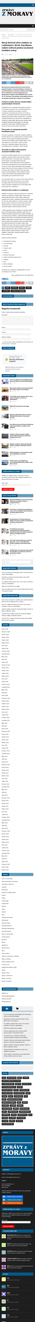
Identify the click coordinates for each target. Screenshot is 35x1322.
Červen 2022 (5, 767)
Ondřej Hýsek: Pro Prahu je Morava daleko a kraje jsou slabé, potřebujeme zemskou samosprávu (21, 520)
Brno (7, 288)
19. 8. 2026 (13, 419)
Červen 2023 (5, 734)
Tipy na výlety (5, 953)
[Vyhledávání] (17, 30)
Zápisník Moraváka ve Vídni (9, 967)
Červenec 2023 (6, 731)
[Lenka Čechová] (4, 1261)
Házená (4, 906)
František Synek (7, 1090)
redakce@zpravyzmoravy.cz (13, 1174)
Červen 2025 (5, 668)
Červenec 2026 (6, 632)
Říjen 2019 (4, 856)
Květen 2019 (5, 870)
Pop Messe (6, 291)
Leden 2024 (5, 715)
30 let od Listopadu (7, 879)
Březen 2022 (5, 776)
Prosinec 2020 (6, 817)
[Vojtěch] (4, 1253)
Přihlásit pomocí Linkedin (14, 1200)
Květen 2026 (5, 637)
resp (8, 1293)
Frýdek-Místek (24, 1090)
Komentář (4, 315)
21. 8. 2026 (13, 391)
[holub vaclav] (4, 1237)
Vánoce (14, 1115)
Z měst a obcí (5, 964)
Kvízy (3, 915)
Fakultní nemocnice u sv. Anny (11, 1081)
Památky (20, 1105)
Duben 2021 (5, 806)
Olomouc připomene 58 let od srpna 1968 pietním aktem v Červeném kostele (20, 416)
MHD (19, 1102)
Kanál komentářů (6, 999)
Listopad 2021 (5, 787)
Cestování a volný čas (8, 884)
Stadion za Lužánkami (18, 291)
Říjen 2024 (5, 690)
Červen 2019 (5, 867)
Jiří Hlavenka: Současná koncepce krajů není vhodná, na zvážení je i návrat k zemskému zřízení (21, 551)
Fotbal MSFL (5, 903)
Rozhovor (4, 939)
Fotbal (3, 898)
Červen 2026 (5, 634)
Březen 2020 (5, 842)
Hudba (28, 288)
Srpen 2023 (5, 729)
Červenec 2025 (6, 665)
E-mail (4, 332)
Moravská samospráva (8, 928)
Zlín (30, 1115)
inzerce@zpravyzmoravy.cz (13, 1177)
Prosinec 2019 (5, 850)
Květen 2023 (5, 737)
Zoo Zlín (5, 1121)
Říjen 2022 (4, 756)
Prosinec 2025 (6, 651)
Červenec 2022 (6, 765)
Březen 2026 (5, 643)
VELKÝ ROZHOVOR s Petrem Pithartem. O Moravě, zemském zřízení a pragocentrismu (21, 501)
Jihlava (5, 1096)
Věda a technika (6, 959)
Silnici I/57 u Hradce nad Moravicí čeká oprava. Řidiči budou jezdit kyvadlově (20, 1267)
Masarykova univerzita (14, 1099)
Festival (14, 288)
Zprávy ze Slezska (6, 981)
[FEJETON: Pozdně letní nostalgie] (5, 407)
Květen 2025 (5, 670)
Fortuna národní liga (9, 1087)
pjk (11, 54)
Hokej (3, 909)
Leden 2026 (5, 648)
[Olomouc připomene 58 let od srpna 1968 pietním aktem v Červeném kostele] (5, 416)
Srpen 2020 (5, 828)
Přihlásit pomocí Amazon (14, 1203)
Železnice (19, 1121)
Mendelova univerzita (9, 1102)
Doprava (4, 887)
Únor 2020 (4, 845)
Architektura (12, 1078)
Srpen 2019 (5, 861)
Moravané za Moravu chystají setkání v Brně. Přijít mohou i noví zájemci (21, 388)
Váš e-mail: (5, 483)
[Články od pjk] (4, 1280)
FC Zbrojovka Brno (8, 1084)
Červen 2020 (5, 834)
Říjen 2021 (4, 789)
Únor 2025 (4, 679)
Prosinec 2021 (5, 784)
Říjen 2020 (5, 823)
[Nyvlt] (4, 1246)
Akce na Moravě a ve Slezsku (10, 881)
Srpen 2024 (5, 695)
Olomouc (5, 1105)
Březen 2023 (5, 742)
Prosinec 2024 (6, 684)
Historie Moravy (19, 1093)
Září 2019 (4, 859)
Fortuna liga (27, 1084)
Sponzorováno (5, 948)
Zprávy (3, 970)
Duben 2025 (5, 673)
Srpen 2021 (5, 795)
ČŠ (7, 1300)
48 (18, 504)
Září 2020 (4, 825)
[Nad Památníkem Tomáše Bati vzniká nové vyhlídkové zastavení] (5, 454)
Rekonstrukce (24, 1108)
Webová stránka (6, 337)
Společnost (5, 945)
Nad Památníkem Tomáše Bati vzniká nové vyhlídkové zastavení (21, 453)
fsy (8, 1308)
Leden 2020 (5, 848)
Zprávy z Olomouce (7, 975)
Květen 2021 (5, 803)
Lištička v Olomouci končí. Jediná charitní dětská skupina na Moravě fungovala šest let (20, 435)
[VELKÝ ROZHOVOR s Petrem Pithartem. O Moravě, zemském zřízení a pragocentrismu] (5, 501)
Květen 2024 (5, 704)
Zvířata (12, 1121)
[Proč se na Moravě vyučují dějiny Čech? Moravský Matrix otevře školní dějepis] (5, 381)
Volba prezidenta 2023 (8, 962)
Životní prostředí (8, 1124)
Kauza (10, 1096)
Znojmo (5, 1118)
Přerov (16, 1108)
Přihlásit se (5, 993)
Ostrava (12, 1105)
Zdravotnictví (22, 1115)
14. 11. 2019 (13, 524)
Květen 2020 (5, 837)
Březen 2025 (5, 676)
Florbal (3, 895)
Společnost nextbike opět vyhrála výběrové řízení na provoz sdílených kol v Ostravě (17, 601)
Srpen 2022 (5, 762)
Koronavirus (18, 1096)
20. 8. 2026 (13, 401)
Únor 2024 (4, 712)
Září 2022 (4, 759)
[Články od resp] (4, 1295)
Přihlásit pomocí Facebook (14, 1197)
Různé (3, 942)
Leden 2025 (5, 681)
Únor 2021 (4, 812)
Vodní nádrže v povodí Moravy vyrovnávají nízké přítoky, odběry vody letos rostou (21, 462)
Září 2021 (4, 792)
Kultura (4, 912)
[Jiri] (4, 1268)
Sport (3, 951)
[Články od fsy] (4, 1310)
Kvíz (26, 1096)
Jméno (4, 327)
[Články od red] (4, 1288)
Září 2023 (4, 726)
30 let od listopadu (9, 495)
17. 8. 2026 (13, 455)
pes (8, 1315)
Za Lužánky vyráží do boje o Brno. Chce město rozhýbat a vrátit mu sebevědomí (21, 398)
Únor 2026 (4, 645)
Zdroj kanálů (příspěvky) (8, 996)
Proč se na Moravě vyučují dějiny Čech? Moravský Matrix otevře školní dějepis (21, 380)
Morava (25, 1102)
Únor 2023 (4, 745)
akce (4, 1078)
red (8, 1286)
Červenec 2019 (6, 864)
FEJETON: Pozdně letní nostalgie (19, 406)
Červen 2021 (5, 801)
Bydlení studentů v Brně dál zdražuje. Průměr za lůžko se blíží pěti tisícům (21, 444)
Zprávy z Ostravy (6, 978)
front (22, 288)
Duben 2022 (5, 773)
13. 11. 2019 (13, 535)
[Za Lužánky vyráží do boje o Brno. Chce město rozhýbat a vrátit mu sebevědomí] (5, 398)
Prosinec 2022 (6, 751)
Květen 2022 (5, 770)
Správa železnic (12, 1111)
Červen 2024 (5, 701)
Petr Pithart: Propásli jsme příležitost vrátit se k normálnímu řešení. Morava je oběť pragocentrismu (21, 511)
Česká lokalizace (6, 1001)
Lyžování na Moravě (7, 917)
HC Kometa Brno (7, 1093)
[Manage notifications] (3, 1318)
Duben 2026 (5, 640)
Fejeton (18, 1084)
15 (18, 545)
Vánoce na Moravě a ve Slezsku (10, 956)
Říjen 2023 (4, 723)
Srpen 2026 (5, 629)
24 (18, 524)
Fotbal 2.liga (5, 901)
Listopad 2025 (6, 654)
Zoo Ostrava (21, 1118)
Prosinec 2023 (5, 717)
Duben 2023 (5, 740)
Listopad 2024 (6, 687)
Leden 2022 (5, 781)
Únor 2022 (4, 778)
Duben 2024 (5, 706)
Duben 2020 (5, 839)
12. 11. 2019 (13, 555)
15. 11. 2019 (13, 504)
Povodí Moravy (7, 1108)
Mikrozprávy (5, 920)
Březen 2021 (5, 809)
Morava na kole (6, 923)
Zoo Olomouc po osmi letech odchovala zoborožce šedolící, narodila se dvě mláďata (21, 425)
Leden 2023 (5, 748)
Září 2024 (4, 693)
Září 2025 (4, 659)
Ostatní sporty (6, 937)
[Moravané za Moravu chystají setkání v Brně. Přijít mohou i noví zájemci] (5, 389)
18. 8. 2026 (13, 429)
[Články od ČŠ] (4, 1302)
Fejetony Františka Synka (9, 892)
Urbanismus (6, 1115)
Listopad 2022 (6, 753)
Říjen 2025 (4, 657)
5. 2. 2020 (5, 54)
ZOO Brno (12, 1118)
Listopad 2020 (6, 820)
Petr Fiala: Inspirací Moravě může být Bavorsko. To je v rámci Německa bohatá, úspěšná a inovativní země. (21, 541)
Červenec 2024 (6, 698)
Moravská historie (7, 926)
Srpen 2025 (5, 662)
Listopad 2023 (6, 720)
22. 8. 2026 (13, 383)
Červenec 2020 (6, 831)
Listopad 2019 (6, 853)
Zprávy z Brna (5, 973)
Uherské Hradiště (25, 1111)
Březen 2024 (5, 709)
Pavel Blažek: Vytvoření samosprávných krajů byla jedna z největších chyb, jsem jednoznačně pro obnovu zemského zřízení (21, 531)
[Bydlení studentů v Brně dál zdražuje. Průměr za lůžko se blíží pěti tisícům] (5, 445)
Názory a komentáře (7, 934)
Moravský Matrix (6, 931)
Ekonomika (5, 890)
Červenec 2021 (6, 798)
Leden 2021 (5, 814)
